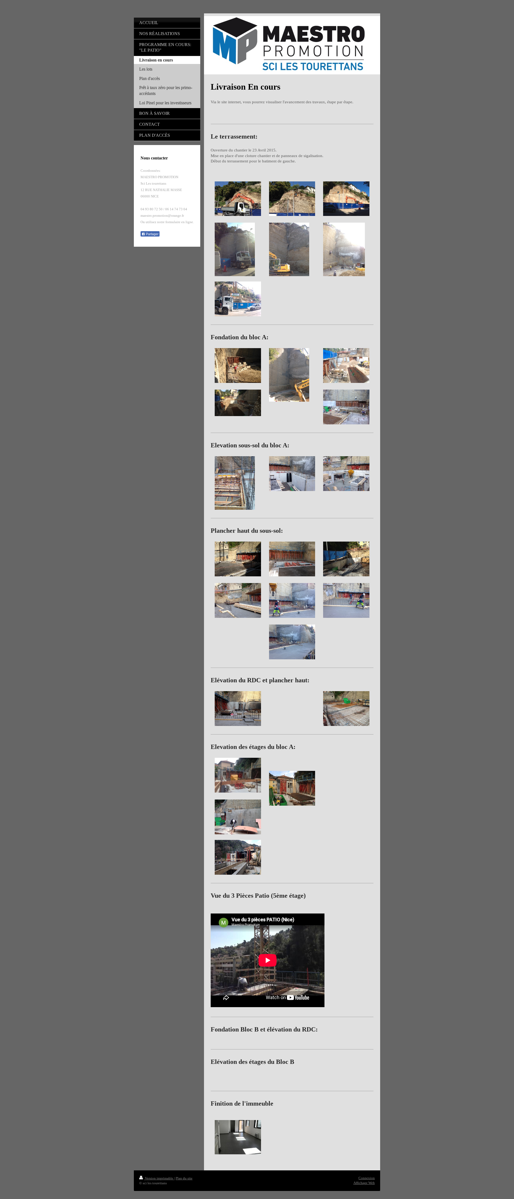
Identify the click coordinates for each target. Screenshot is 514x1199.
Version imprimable (159, 1178)
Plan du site (184, 1178)
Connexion (366, 1178)
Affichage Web (364, 1183)
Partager (151, 234)
